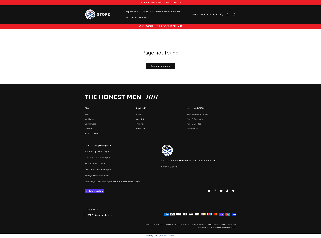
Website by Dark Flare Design (209, 227)
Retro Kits (140, 128)
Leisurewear (90, 124)
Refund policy (171, 224)
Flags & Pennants (194, 119)
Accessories (192, 128)
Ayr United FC (157, 225)
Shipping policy (213, 224)
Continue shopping (160, 66)
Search (88, 114)
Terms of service (198, 224)
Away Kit (140, 119)
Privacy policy (184, 224)
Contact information (228, 224)
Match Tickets (91, 133)
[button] (133, 12)
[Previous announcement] (85, 26)
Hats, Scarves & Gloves (197, 114)
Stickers (88, 128)
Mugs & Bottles (193, 124)
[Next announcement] (235, 26)
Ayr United (90, 119)
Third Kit (140, 124)
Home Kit (140, 114)
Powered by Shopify (228, 227)
